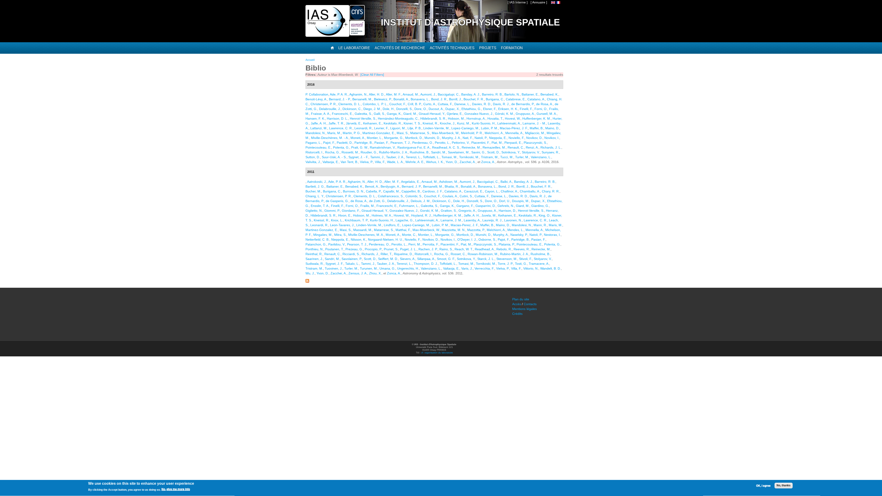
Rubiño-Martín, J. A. (393, 152)
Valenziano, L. (541, 157)
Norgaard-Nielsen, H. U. (385, 239)
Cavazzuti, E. (473, 191)
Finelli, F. (526, 109)
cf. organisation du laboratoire (437, 352)
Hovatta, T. (495, 118)
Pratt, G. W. (359, 147)
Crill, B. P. (414, 104)
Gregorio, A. (467, 210)
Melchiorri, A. (494, 133)
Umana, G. (387, 268)
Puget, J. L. (408, 249)
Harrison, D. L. (337, 118)
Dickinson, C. (352, 109)
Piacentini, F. (480, 142)
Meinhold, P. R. (472, 133)
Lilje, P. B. (414, 128)
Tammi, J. (377, 157)
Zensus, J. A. (357, 273)
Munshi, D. (432, 138)
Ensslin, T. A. (320, 206)
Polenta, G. (341, 147)
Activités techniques (452, 48)
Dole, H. (388, 109)
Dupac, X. (452, 109)
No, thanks (784, 485)
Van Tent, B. (349, 162)
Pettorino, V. (460, 142)
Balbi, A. (506, 181)
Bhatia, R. (452, 186)
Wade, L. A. (395, 162)
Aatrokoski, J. (317, 181)
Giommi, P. (332, 210)
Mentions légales (524, 309)
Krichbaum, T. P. (356, 220)
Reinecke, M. (471, 147)
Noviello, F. (516, 138)
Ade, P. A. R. (339, 94)
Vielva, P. (366, 162)
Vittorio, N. (530, 268)
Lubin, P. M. (489, 128)
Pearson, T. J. (400, 142)
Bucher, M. (313, 191)
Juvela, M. (488, 215)
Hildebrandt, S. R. (433, 118)
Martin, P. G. (352, 133)
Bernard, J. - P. (340, 99)
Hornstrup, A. (476, 118)
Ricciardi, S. (351, 254)
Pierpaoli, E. (513, 142)
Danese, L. (462, 104)
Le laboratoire (354, 48)
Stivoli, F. (525, 259)
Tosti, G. (521, 263)
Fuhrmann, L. (409, 206)
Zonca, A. (488, 162)
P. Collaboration (316, 94)
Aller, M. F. (393, 94)
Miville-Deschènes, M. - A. (330, 138)
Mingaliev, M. (322, 235)
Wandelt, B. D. (550, 268)
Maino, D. (552, 128)
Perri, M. (414, 244)
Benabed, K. (549, 94)
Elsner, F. (489, 109)
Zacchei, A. (468, 162)
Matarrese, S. (420, 133)
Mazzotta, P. (476, 230)
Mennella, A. (514, 133)
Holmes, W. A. (382, 215)
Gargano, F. (465, 206)
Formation (512, 48)
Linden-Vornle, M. (369, 225)
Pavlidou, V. (336, 244)
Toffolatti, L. (431, 157)
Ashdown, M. (448, 181)
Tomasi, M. (449, 157)
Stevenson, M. (506, 259)
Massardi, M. (362, 230)
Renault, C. (516, 147)
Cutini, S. (466, 196)
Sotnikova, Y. (510, 152)
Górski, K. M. (504, 114)
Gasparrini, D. (485, 206)
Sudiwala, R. (314, 263)
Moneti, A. (358, 138)
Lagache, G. (404, 220)
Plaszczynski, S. (535, 142)
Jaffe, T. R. (336, 123)
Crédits (517, 314)
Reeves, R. (522, 249)
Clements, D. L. (349, 104)
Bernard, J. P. (411, 186)
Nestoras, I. (552, 235)
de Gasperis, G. (337, 201)
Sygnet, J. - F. (358, 157)
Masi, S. (402, 133)
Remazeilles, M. (494, 147)
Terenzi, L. (413, 157)
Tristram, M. (489, 157)
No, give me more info (175, 489)
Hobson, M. (456, 118)
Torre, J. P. (505, 263)
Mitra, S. (340, 235)
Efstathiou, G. (471, 109)
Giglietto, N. (313, 210)
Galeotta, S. (363, 114)
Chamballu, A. (530, 191)
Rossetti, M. (350, 152)
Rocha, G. (332, 152)
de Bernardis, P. (522, 104)
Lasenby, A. (472, 220)
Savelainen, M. (458, 152)
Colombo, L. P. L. (375, 104)
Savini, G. (478, 152)
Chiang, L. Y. (314, 196)
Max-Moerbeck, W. (445, 133)
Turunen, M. (369, 268)
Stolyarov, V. (531, 152)
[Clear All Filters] (372, 74)
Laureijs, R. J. (492, 220)
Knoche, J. (447, 123)
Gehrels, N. (506, 206)
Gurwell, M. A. (547, 114)
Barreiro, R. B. (492, 94)
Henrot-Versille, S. (363, 118)
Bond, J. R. (439, 99)
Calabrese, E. (516, 99)
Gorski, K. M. (429, 210)
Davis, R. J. (501, 104)
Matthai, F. (403, 230)
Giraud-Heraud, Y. (432, 114)
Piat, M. (497, 142)
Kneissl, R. (430, 123)
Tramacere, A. (539, 263)
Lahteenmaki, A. (509, 123)
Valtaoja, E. (330, 162)
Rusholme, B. (419, 152)
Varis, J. (467, 268)
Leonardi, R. (363, 128)
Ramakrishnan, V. (383, 147)
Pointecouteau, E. (318, 147)
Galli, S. (379, 114)
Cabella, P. (373, 191)
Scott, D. (493, 152)
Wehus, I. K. (435, 162)
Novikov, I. (551, 138)
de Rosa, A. (544, 104)
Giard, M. (410, 114)
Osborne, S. (487, 239)
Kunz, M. (463, 123)
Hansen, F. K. (315, 118)
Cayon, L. (492, 191)
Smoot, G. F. (446, 259)
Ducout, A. (436, 109)
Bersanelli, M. (362, 99)
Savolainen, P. (352, 259)
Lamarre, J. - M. (534, 123)
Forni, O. (540, 109)
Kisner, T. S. (412, 123)
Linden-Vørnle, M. (436, 128)
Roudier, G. (369, 152)
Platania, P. (507, 244)
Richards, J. (370, 254)
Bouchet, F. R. (474, 99)
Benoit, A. (372, 186)
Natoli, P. (481, 138)
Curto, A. (429, 104)
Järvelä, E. (353, 123)
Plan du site (520, 299)
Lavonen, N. (513, 220)
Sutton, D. (312, 157)
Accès (516, 304)
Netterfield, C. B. (317, 239)
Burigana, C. (495, 99)
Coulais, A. (450, 196)
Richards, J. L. (550, 147)
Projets (487, 48)
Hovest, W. (512, 118)
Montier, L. (374, 138)
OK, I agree (763, 486)
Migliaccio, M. (535, 133)
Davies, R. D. (481, 104)
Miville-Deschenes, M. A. (366, 235)
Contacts (530, 304)
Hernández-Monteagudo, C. (398, 118)
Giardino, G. (540, 206)
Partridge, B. (363, 142)
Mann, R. (540, 225)
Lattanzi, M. (318, 128)
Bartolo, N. (512, 94)
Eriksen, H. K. (508, 109)
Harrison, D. (507, 210)
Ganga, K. (394, 114)
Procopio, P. (373, 249)
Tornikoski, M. (469, 157)
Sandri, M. (438, 152)
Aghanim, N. (358, 94)
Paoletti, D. (345, 142)
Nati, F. (468, 138)
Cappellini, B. (411, 191)
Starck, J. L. (486, 259)
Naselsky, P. (519, 235)
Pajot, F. (329, 142)
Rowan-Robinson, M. (483, 254)
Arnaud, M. (411, 94)
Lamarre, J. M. (451, 220)
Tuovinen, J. (333, 268)
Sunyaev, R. (550, 152)
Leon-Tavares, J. (342, 225)
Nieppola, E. (498, 138)
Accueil (310, 60)
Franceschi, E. (342, 114)
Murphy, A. (501, 235)
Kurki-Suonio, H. (483, 123)
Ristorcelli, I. (314, 152)
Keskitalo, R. (393, 123)
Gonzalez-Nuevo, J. (478, 114)
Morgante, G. (393, 138)
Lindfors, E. (392, 225)
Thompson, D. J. (426, 263)
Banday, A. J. (470, 94)
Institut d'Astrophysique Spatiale (470, 22)
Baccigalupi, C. (448, 94)
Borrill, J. (455, 99)
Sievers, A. (407, 259)
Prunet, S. (391, 249)
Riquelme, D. (403, 254)
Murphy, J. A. (451, 138)
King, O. (544, 215)
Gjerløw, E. (455, 114)
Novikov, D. (534, 138)
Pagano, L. (313, 142)
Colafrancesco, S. (391, 196)
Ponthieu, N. (314, 249)
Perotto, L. (442, 142)
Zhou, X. (375, 273)
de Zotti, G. (377, 201)
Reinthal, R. (313, 254)
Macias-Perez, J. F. (464, 225)
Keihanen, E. (372, 123)
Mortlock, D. (414, 138)
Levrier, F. (381, 128)
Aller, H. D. (376, 94)
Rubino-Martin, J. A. (514, 254)
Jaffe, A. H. (319, 123)
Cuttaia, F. (445, 104)
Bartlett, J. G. (315, 186)
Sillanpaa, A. (426, 259)
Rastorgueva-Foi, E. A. (413, 147)
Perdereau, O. (422, 142)
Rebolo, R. (504, 249)
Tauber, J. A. (395, 157)
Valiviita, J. (313, 162)
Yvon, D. (452, 162)
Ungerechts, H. (408, 268)
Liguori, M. (398, 128)
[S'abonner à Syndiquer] (307, 281)
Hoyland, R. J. (421, 215)
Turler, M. (522, 157)
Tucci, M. (506, 157)
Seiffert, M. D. (388, 259)
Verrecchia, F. (484, 268)
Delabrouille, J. (330, 109)
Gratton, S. (449, 210)
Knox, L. (337, 220)
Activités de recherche (400, 48)
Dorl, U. (504, 201)
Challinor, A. (509, 191)
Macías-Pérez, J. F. (514, 128)
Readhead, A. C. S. (446, 147)
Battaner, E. (530, 94)
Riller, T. (386, 254)
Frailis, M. (367, 206)
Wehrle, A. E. (414, 162)
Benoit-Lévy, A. (316, 99)
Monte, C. (409, 235)
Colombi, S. (413, 196)
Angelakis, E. (410, 181)
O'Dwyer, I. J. (467, 239)
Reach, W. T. (464, 249)
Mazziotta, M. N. (453, 230)
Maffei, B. (536, 128)
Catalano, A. (536, 99)
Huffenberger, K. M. (536, 118)
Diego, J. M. (372, 109)
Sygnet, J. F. (334, 263)
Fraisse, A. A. (320, 114)
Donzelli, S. (404, 109)
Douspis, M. (520, 201)
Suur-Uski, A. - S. (334, 157)
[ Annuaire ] (539, 2)
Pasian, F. (381, 142)
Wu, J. (310, 273)
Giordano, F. (351, 210)
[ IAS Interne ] (518, 2)
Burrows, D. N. (353, 191)
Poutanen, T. (334, 249)
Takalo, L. (352, 263)
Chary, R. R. (551, 191)
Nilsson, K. (358, 239)
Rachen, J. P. (428, 249)
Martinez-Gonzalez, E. (378, 133)
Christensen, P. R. (323, 104)
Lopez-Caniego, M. (465, 128)
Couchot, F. (397, 104)
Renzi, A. (532, 147)
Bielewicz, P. (383, 99)
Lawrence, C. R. (341, 128)
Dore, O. (420, 109)
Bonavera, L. (420, 99)
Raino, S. (446, 249)
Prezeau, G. (354, 249)
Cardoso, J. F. (432, 191)
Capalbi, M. (391, 191)
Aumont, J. (428, 94)
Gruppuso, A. (525, 114)
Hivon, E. (344, 215)
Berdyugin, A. (390, 186)
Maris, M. (334, 133)
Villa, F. (380, 162)
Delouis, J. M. (420, 201)
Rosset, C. (458, 254)
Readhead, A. (485, 249)
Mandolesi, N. (315, 133)
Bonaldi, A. (401, 99)
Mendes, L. (515, 230)
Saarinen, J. (314, 259)
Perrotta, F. (431, 244)
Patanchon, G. (315, 244)
